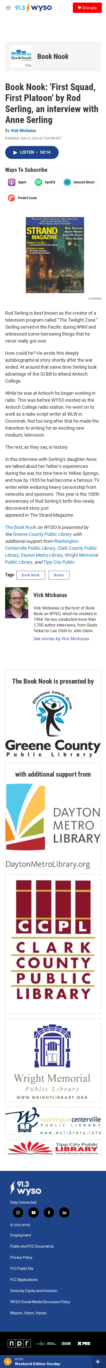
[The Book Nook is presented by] (53, 724)
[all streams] (99, 1361)
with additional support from (53, 774)
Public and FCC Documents (32, 1246)
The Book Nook (20, 527)
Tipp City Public (59, 562)
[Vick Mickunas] (16, 602)
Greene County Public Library (42, 534)
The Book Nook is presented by (53, 681)
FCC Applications (24, 1280)
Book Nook (52, 56)
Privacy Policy (21, 1257)
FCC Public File (21, 1269)
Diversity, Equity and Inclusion (33, 1291)
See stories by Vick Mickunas (61, 639)
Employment (20, 1235)
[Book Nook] (21, 56)
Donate (89, 7)
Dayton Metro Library (42, 555)
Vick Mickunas (23, 130)
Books (59, 575)
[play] (8, 1361)
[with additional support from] (53, 826)
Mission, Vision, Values (28, 1313)
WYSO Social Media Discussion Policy (40, 1302)
